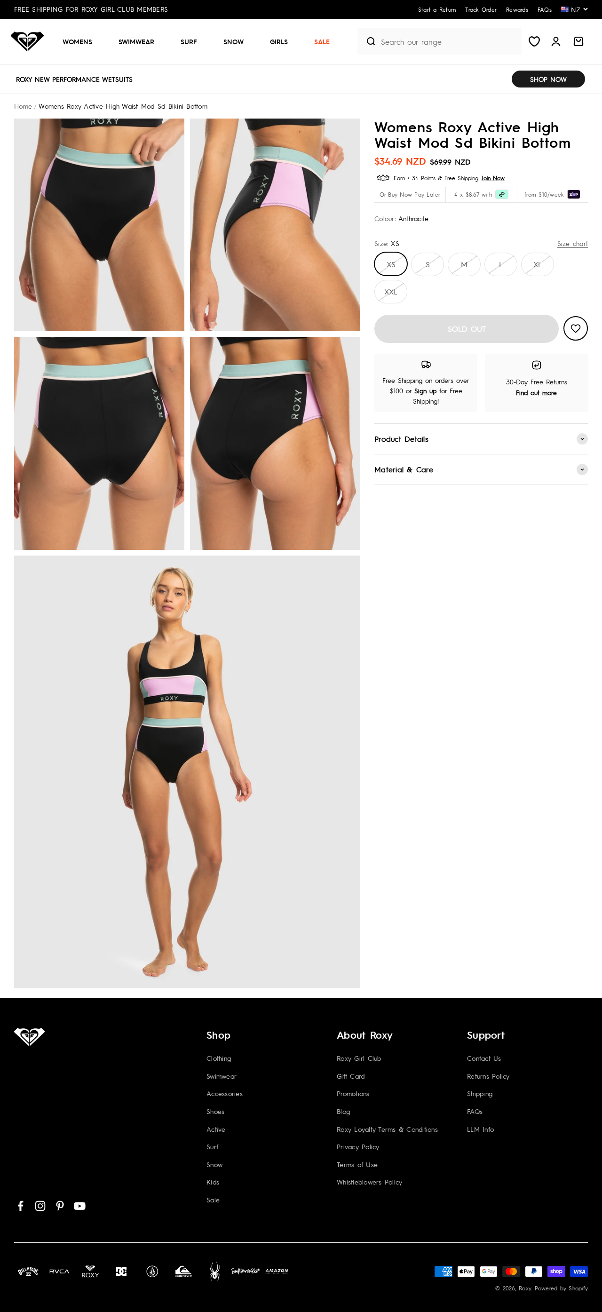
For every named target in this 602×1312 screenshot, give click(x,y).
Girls (279, 41)
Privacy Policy (358, 1146)
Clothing (218, 1058)
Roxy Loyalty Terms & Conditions (387, 1129)
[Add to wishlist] (575, 328)
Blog (343, 1111)
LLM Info (480, 1129)
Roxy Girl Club (359, 1058)
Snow (233, 41)
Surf (189, 41)
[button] (81, 41)
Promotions (353, 1093)
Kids (212, 1181)
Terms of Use (357, 1164)
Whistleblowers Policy (369, 1181)
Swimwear (136, 41)
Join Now (493, 178)
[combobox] (449, 41)
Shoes (215, 1111)
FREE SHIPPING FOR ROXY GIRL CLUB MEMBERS (91, 9)
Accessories (224, 1093)
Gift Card (350, 1076)
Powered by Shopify (561, 1288)
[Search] (366, 41)
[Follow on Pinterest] (60, 1206)
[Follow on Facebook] (20, 1206)
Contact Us (484, 1058)
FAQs (475, 1111)
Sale (322, 41)
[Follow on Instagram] (40, 1206)
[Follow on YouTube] (79, 1206)
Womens (77, 41)
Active (216, 1129)
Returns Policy (488, 1076)
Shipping (479, 1093)
